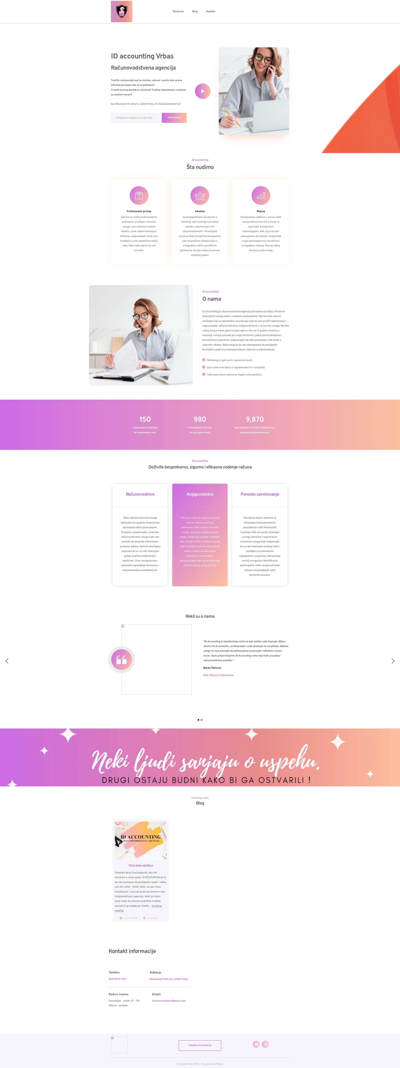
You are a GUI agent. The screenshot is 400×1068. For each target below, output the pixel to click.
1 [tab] (198, 720)
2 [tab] (201, 720)
